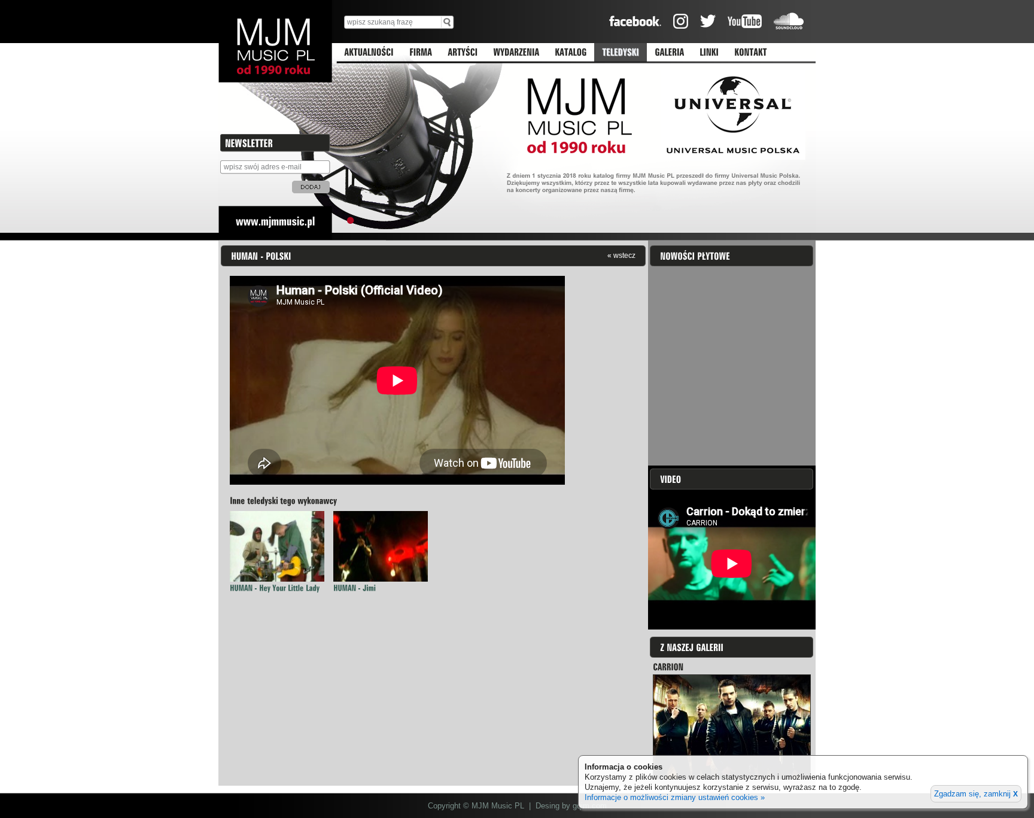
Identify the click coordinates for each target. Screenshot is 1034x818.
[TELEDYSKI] (620, 52)
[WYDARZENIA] (516, 52)
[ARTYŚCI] (462, 52)
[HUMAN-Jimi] (354, 587)
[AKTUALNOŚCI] (369, 52)
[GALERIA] (669, 52)
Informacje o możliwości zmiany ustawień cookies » (675, 797)
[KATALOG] (570, 52)
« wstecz (621, 255)
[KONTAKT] (750, 52)
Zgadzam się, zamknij (976, 793)
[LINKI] (709, 52)
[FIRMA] (421, 52)
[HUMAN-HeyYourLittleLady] (275, 587)
